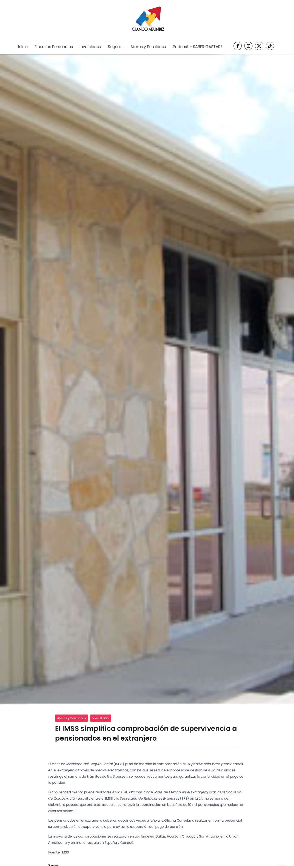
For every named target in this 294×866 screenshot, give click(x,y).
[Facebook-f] (238, 46)
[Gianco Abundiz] (147, 19)
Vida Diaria (100, 718)
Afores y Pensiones (71, 718)
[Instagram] (248, 46)
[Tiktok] (270, 46)
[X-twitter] (259, 46)
